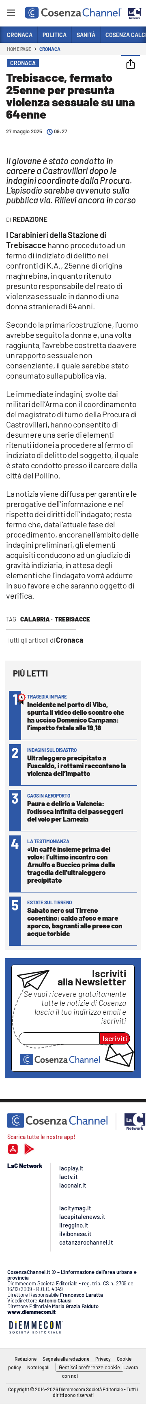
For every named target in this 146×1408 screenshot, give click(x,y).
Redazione (25, 1359)
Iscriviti (115, 1038)
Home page (19, 49)
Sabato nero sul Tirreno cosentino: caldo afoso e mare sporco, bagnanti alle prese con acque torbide (74, 921)
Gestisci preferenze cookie (89, 1367)
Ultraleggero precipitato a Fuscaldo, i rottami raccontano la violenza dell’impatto (76, 765)
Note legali (38, 1367)
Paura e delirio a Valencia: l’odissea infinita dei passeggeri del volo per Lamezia (75, 811)
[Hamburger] (10, 14)
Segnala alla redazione (66, 1359)
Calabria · (36, 619)
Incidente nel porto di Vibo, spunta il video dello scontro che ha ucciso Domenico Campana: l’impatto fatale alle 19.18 (75, 716)
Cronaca (49, 49)
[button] (130, 65)
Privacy (103, 1359)
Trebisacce (72, 619)
